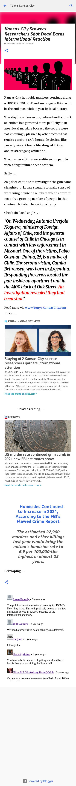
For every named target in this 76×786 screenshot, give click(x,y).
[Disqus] (38, 637)
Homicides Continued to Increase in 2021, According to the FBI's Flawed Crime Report (39, 514)
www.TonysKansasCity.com (45, 307)
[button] (6, 50)
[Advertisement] (38, 733)
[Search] (71, 5)
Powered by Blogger (40, 781)
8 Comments (28, 43)
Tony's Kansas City (22, 5)
